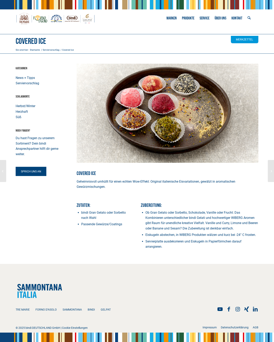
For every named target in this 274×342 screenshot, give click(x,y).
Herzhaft (22, 112)
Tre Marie (23, 309)
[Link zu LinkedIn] (255, 309)
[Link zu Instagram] (238, 309)
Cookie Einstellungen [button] (75, 327)
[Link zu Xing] (247, 309)
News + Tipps (25, 78)
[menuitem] (171, 18)
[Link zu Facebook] (229, 309)
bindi (91, 309)
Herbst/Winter (25, 106)
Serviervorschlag (27, 83)
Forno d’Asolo (46, 309)
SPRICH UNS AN (31, 171)
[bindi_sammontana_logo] (55, 18)
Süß (18, 117)
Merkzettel (244, 39)
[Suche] (249, 18)
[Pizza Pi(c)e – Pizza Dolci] (3, 171)
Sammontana (72, 309)
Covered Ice (31, 41)
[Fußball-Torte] (271, 171)
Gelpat (106, 309)
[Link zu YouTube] (220, 309)
